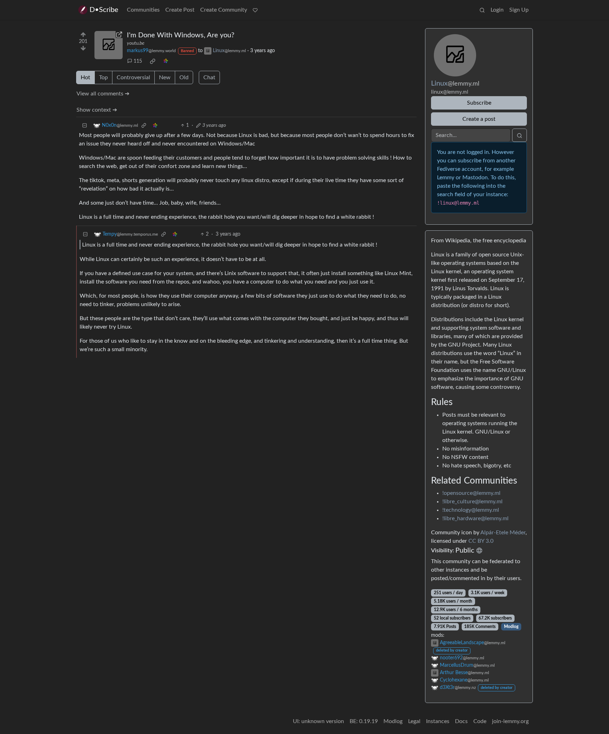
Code (479, 721)
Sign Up (519, 10)
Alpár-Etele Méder (502, 532)
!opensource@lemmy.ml (471, 493)
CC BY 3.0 (480, 541)
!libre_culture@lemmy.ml (472, 501)
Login (497, 10)
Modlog (511, 626)
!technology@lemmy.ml (470, 510)
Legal (414, 721)
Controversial (133, 77)
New (165, 77)
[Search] (482, 10)
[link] (152, 61)
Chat (209, 77)
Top (103, 77)
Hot (85, 77)
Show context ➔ (96, 110)
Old (184, 77)
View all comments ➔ (102, 94)
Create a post (479, 119)
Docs (461, 721)
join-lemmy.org (510, 721)
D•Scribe (104, 9)
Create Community (223, 10)
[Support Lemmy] (255, 10)
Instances (437, 721)
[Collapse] (84, 125)
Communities (143, 10)
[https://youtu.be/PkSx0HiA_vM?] (108, 45)
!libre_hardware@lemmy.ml (475, 518)
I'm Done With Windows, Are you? (180, 35)
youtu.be (135, 43)
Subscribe (479, 103)
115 (138, 61)
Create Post (180, 10)
